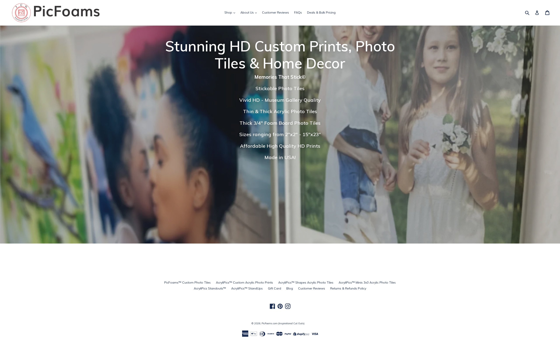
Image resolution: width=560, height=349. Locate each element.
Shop (228, 12)
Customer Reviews (275, 12)
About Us (247, 12)
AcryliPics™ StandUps (247, 288)
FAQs (298, 12)
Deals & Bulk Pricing (321, 12)
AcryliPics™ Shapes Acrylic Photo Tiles (305, 282)
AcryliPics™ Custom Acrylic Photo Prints (244, 282)
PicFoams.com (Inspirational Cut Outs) (283, 323)
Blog (289, 288)
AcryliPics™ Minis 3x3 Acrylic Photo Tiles (367, 282)
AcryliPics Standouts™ (210, 288)
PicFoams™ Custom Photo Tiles (187, 282)
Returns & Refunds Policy (348, 288)
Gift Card (274, 288)
